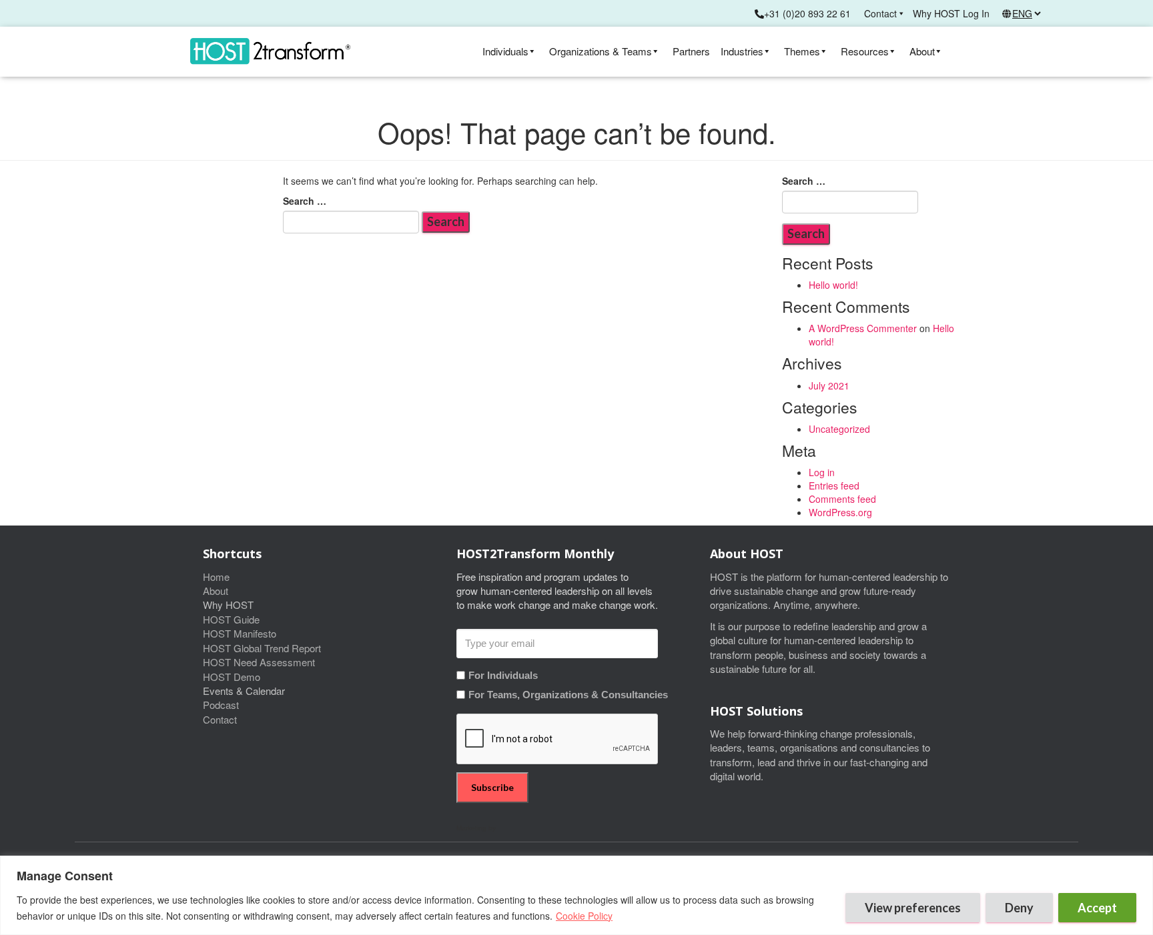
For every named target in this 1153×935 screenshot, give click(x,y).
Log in (822, 472)
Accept (1097, 907)
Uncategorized (839, 428)
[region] (576, 895)
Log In (976, 13)
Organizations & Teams (600, 51)
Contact (880, 13)
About (922, 51)
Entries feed (834, 485)
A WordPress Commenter (863, 328)
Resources (865, 51)
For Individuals (503, 675)
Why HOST (936, 13)
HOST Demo (231, 677)
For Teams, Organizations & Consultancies (568, 694)
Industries (742, 51)
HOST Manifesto (239, 633)
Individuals (505, 51)
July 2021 (829, 385)
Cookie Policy (584, 915)
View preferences (913, 907)
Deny (1019, 907)
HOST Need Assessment (259, 662)
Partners (691, 51)
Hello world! (833, 284)
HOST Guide (231, 619)
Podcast (221, 705)
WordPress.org (840, 512)
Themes (802, 51)
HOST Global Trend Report (262, 648)
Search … (304, 200)
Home (216, 577)
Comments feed (842, 499)
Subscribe (492, 787)
